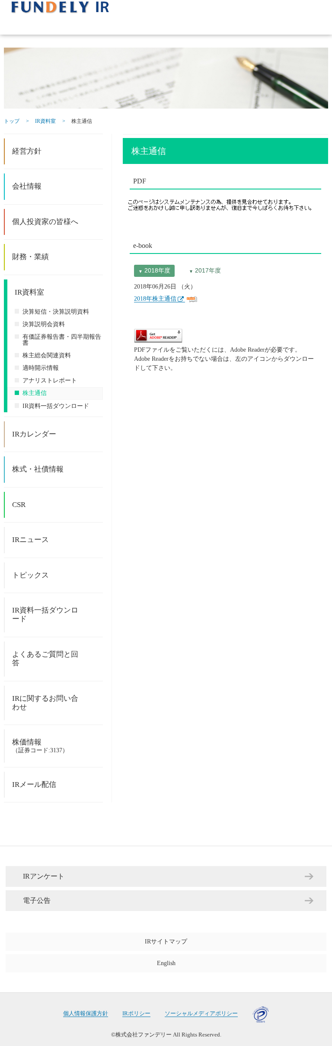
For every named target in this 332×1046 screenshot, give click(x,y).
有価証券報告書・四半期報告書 (61, 340)
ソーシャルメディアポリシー (201, 1014)
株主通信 (34, 393)
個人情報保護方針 (85, 1014)
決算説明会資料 (43, 324)
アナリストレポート (49, 380)
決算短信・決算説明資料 (55, 311)
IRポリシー (136, 1014)
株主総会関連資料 (46, 355)
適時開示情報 (40, 368)
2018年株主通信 (155, 298)
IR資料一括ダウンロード (55, 406)
